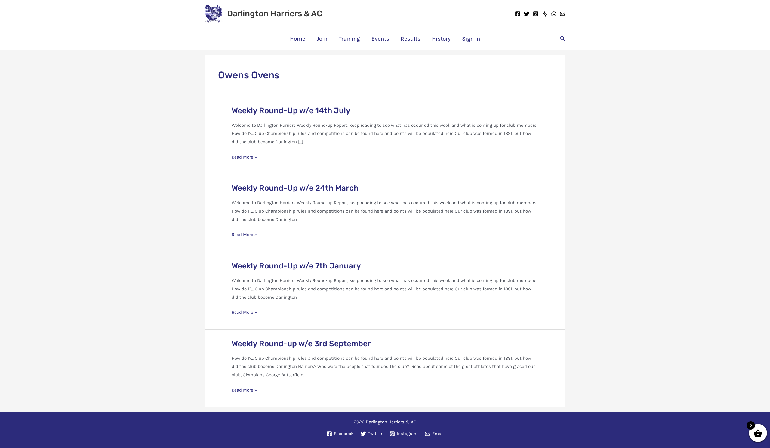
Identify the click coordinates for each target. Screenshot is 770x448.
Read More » (244, 158)
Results (410, 38)
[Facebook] (517, 14)
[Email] (562, 14)
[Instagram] (535, 14)
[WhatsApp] (553, 14)
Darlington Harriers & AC (274, 13)
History (441, 38)
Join (322, 38)
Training (349, 38)
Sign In (471, 38)
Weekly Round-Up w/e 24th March (295, 188)
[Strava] (544, 14)
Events (380, 38)
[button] (562, 39)
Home (297, 38)
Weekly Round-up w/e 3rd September (301, 343)
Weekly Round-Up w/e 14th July (291, 110)
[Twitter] (526, 14)
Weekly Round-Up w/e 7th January (296, 266)
